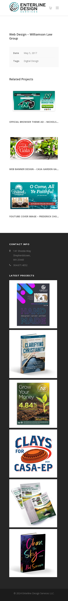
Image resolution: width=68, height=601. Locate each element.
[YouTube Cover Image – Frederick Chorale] (34, 195)
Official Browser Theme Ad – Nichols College (38, 121)
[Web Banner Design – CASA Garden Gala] (34, 148)
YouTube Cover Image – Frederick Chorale (36, 216)
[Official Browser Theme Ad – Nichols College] (34, 101)
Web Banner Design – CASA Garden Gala (34, 169)
